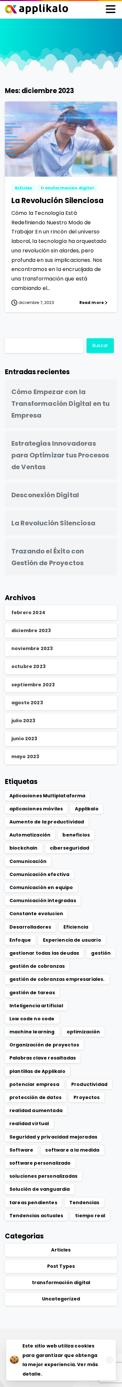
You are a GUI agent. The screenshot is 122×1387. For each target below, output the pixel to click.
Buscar (100, 345)
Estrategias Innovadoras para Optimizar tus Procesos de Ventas (60, 455)
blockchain (23, 848)
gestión (101, 953)
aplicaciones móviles (36, 808)
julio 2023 (23, 720)
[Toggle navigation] (110, 9)
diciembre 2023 (31, 630)
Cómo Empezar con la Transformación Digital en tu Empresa (60, 403)
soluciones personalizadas (43, 1176)
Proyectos (87, 1097)
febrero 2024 (28, 612)
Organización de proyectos (44, 1045)
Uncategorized (61, 1299)
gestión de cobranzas (37, 966)
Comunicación (28, 861)
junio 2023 (24, 738)
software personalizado (40, 1163)
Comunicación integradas (42, 900)
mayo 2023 (25, 756)
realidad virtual (29, 1123)
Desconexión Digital (45, 495)
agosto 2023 (27, 702)
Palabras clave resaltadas (42, 1058)
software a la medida (72, 1150)
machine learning (32, 1031)
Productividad (89, 1084)
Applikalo (86, 808)
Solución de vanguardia (39, 1189)
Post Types (61, 1266)
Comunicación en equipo (41, 887)
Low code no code (32, 1018)
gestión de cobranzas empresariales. (57, 979)
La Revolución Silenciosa (57, 200)
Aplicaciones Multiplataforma (47, 795)
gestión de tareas (32, 992)
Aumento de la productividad (46, 822)
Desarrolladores (30, 927)
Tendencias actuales (36, 1215)
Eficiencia (75, 927)
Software (21, 1150)
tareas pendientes (33, 1202)
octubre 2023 (28, 666)
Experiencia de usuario (72, 940)
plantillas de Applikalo (37, 1071)
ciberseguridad (69, 848)
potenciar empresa (34, 1084)
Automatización (29, 835)
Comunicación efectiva (39, 874)
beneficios (76, 835)
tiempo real (90, 1215)
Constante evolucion (36, 913)
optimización (83, 1031)
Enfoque (20, 940)
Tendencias (84, 1202)
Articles (61, 1250)
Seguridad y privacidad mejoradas (53, 1137)
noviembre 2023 (32, 648)
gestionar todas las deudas (44, 953)
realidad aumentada (35, 1110)
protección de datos (35, 1097)
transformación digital (61, 1282)
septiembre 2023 (33, 684)
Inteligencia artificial (36, 1005)
